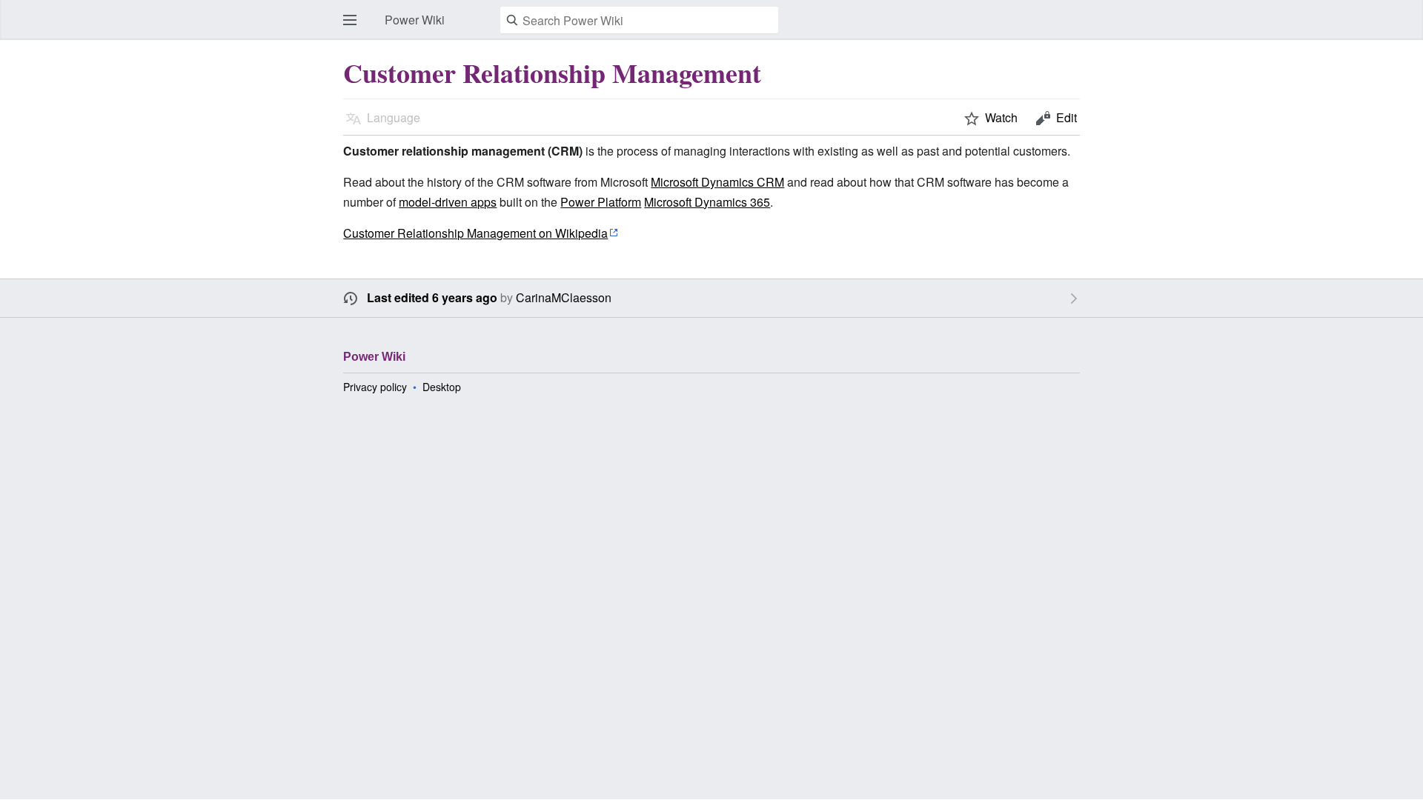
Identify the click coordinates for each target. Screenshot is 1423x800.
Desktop (441, 386)
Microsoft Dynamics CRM (717, 181)
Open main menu (354, 27)
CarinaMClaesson (563, 297)
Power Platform (600, 201)
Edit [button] (1066, 117)
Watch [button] (1001, 117)
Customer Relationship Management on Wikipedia (475, 232)
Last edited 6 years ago (432, 297)
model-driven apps (448, 201)
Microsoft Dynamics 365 (707, 201)
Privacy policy (375, 386)
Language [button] (393, 117)
